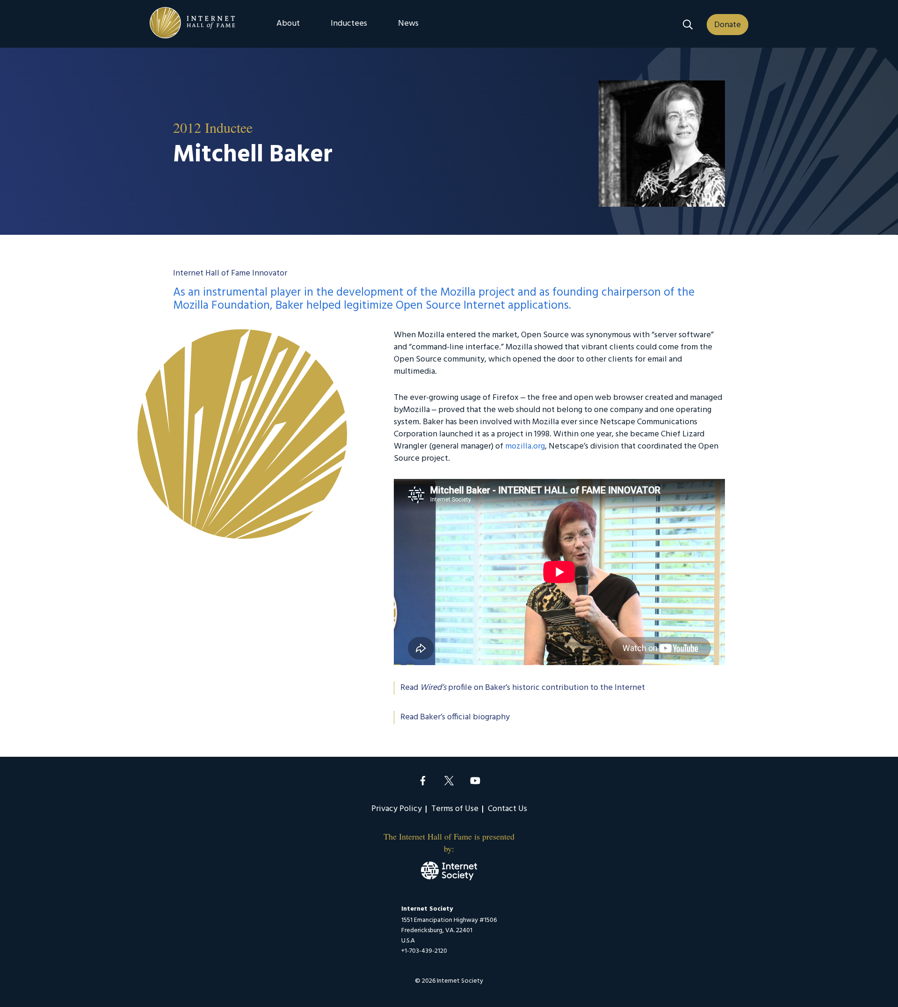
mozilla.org (525, 446)
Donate (727, 25)
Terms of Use (454, 809)
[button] (687, 24)
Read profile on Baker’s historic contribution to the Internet (522, 688)
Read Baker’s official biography (455, 717)
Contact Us (507, 809)
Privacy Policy (396, 809)
